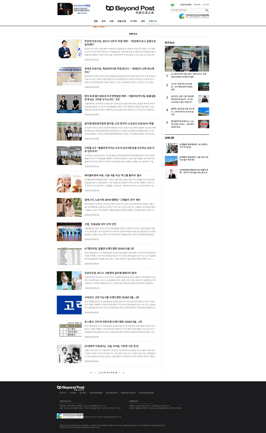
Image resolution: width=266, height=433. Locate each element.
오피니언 (169, 137)
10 (116, 372)
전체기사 (153, 21)
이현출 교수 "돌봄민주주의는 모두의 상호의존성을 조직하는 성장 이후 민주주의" (119, 150)
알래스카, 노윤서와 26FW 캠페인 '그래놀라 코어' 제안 (112, 199)
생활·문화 (121, 21)
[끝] (123, 372)
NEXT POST (100, 26)
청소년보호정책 (111, 393)
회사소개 (197, 5)
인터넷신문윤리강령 (146, 393)
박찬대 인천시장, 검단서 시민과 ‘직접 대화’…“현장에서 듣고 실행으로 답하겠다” (120, 43)
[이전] (95, 372)
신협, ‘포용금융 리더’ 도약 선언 (100, 224)
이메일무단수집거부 (128, 393)
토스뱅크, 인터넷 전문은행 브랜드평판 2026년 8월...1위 (113, 321)
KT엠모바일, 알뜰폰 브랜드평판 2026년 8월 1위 (109, 248)
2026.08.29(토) (185, 5)
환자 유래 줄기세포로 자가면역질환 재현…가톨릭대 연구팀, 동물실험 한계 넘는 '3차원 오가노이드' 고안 (120, 98)
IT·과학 (133, 21)
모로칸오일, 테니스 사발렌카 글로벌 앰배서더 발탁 (110, 273)
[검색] (207, 10)
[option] (75, 9)
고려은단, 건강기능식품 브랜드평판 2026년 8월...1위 (112, 297)
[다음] (119, 372)
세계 (143, 21)
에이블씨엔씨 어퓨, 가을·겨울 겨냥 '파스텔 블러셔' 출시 (113, 175)
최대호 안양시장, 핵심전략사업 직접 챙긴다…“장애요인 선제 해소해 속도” (119, 70)
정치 (104, 21)
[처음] (91, 372)
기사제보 (73, 393)
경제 (96, 21)
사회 (112, 21)
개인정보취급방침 (96, 393)
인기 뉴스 (170, 42)
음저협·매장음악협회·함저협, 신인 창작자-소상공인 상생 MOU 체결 (119, 123)
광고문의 (206, 5)
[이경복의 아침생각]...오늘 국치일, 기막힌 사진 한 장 (112, 346)
